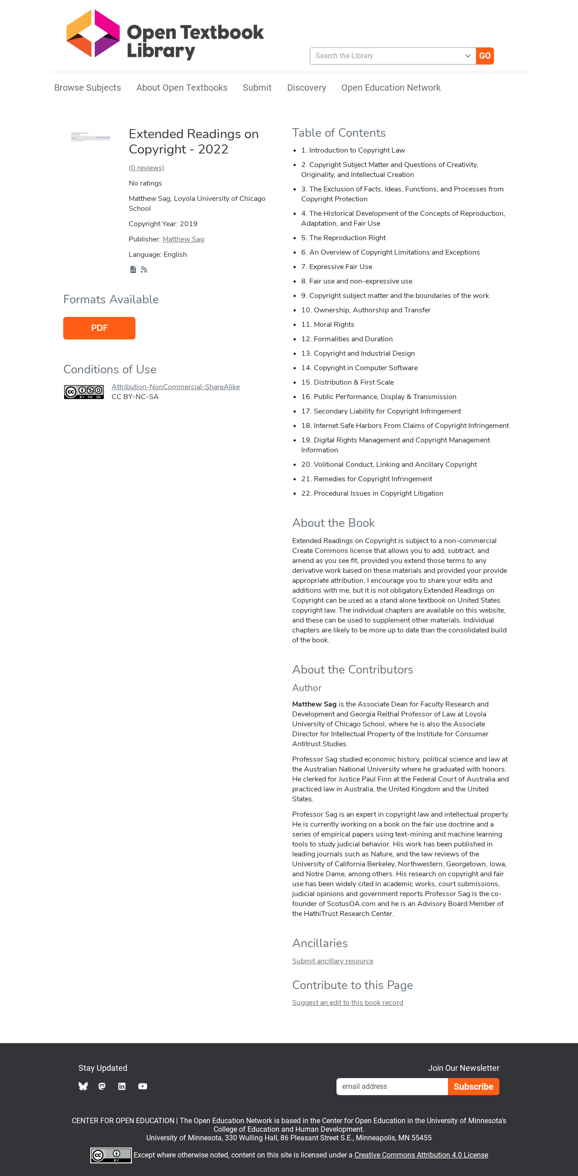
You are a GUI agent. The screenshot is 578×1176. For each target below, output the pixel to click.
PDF (99, 328)
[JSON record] (133, 270)
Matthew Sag (183, 239)
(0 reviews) (146, 168)
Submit (257, 87)
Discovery (306, 87)
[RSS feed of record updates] (144, 270)
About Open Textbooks (182, 87)
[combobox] (389, 56)
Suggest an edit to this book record (347, 1003)
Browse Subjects (87, 87)
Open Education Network (391, 87)
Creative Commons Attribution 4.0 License (421, 1155)
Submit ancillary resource (332, 961)
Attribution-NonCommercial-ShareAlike (176, 387)
